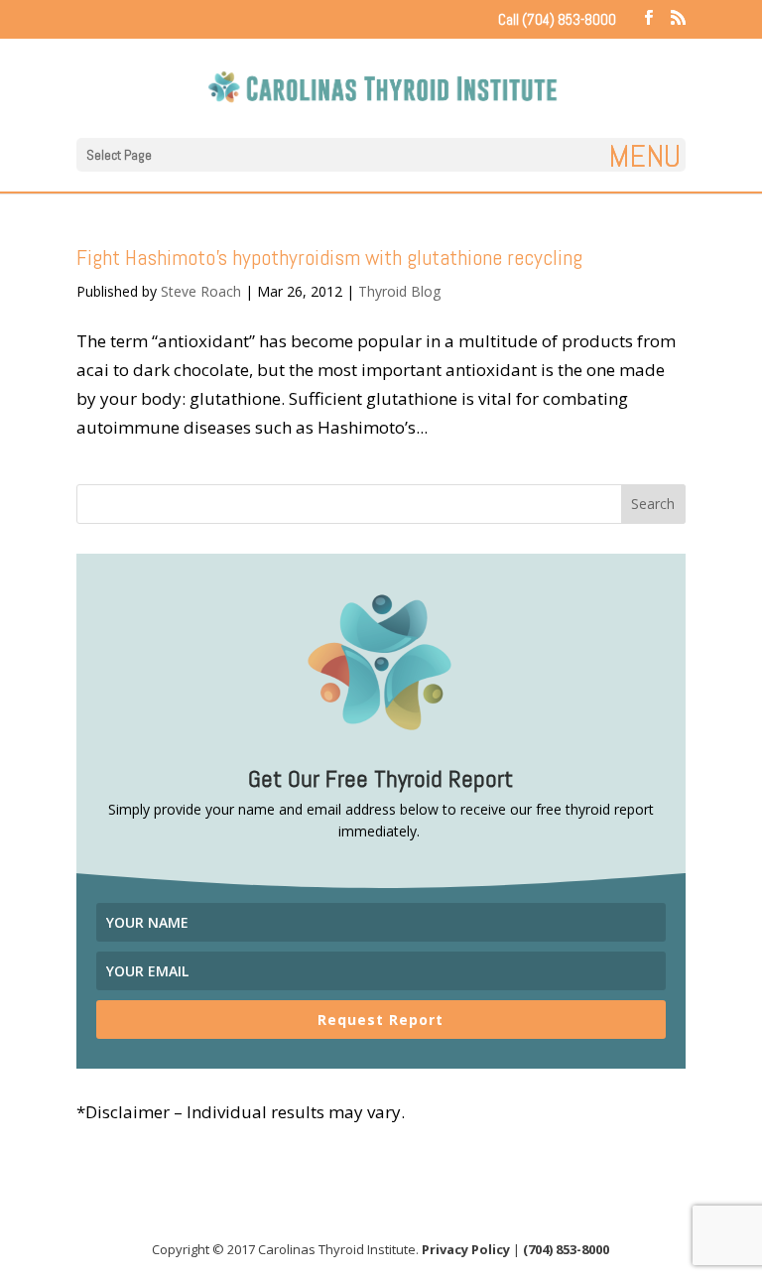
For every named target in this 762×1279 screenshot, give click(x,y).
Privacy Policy (466, 1249)
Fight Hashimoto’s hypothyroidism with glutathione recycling (329, 257)
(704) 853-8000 (566, 1249)
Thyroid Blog (399, 291)
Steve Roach (201, 291)
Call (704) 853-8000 (557, 19)
